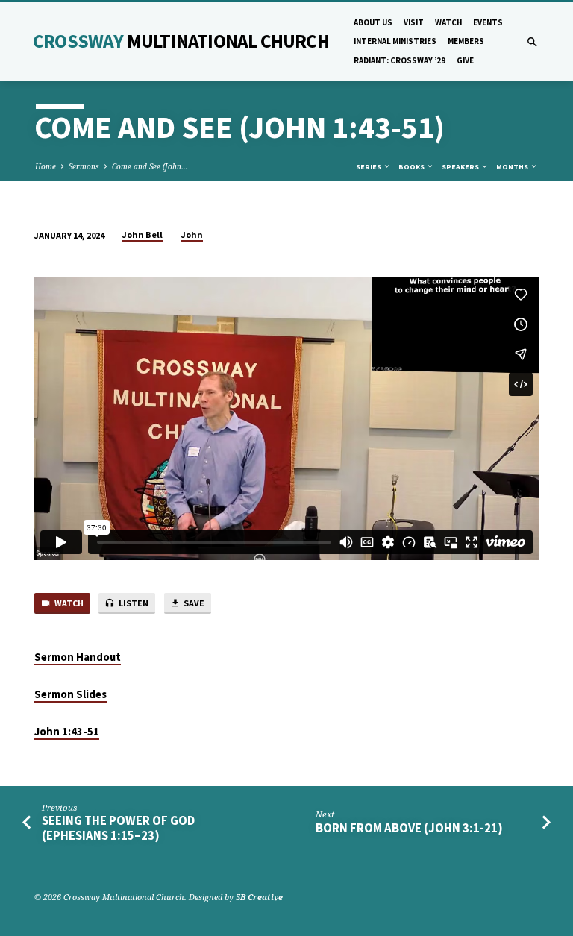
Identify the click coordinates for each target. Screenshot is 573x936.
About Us (373, 22)
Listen (132, 603)
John (192, 234)
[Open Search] (532, 42)
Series (369, 167)
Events (488, 22)
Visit (414, 22)
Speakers (461, 167)
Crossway (181, 41)
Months (513, 167)
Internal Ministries (395, 41)
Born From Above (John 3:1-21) (409, 828)
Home (45, 166)
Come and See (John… (150, 166)
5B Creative (259, 896)
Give (465, 60)
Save (193, 603)
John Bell (142, 234)
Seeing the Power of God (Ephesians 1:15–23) (118, 828)
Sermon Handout (77, 657)
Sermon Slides (70, 694)
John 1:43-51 (66, 731)
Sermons (84, 166)
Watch (448, 22)
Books (412, 167)
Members (466, 41)
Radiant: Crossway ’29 (399, 60)
